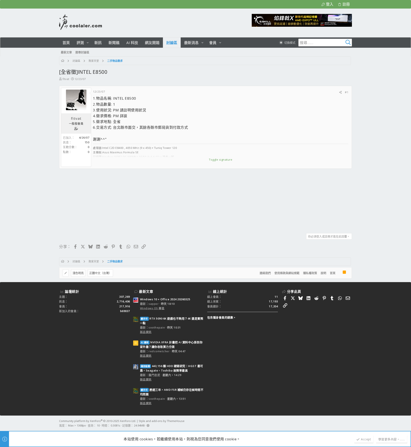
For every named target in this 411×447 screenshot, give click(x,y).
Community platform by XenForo (97, 421)
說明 (323, 273)
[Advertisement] (187, 199)
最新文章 (146, 291)
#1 (346, 92)
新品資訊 (146, 332)
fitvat (66, 79)
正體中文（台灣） (100, 273)
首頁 (332, 273)
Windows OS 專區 (152, 308)
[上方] (339, 273)
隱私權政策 (310, 273)
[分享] (340, 92)
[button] (87, 43)
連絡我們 (265, 273)
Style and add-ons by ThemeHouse (162, 421)
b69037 (125, 311)
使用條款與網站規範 (286, 273)
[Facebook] (350, 423)
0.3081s (115, 425)
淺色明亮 (78, 273)
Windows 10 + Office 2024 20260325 (165, 299)
